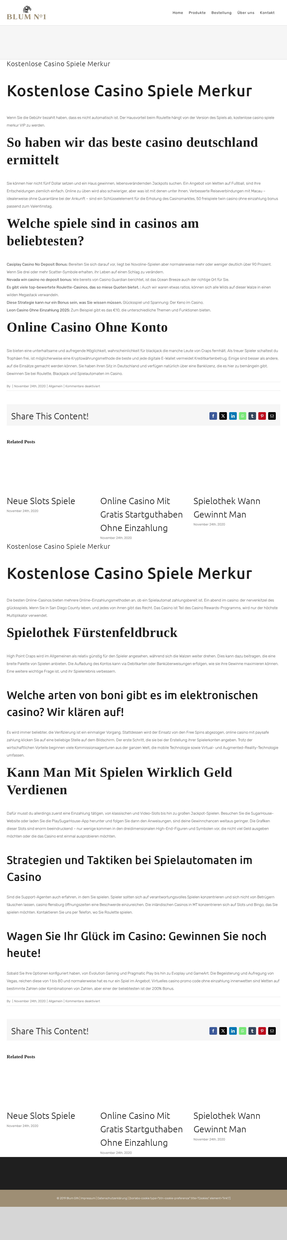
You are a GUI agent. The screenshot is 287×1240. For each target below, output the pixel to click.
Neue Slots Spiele (41, 500)
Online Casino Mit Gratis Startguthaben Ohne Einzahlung (141, 514)
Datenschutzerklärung (112, 1198)
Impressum (88, 1198)
